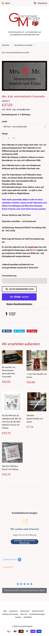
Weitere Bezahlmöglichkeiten (19, 304)
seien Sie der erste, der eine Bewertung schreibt (24, 590)
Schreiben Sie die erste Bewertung (24, 541)
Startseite (5, 45)
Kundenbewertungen (37, 614)
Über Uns (23, 614)
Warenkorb (42, 3)
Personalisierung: (9, 276)
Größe (4, 122)
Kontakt (18, 617)
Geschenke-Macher (25, 626)
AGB (5, 611)
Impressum (13, 611)
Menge (5, 134)
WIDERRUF (28, 617)
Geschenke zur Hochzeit (23, 45)
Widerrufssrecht (38, 611)
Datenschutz (24, 611)
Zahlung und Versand (10, 614)
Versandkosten (23, 109)
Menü (7, 3)
